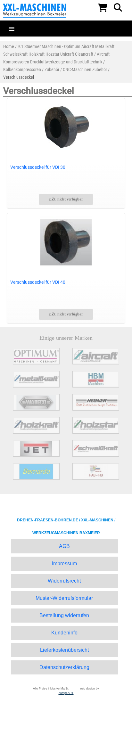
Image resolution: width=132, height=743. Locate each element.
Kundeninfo (64, 632)
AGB (64, 546)
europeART (66, 693)
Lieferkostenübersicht (64, 650)
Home (8, 46)
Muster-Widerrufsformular (64, 598)
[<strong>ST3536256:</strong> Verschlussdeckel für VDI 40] (66, 242)
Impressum (64, 563)
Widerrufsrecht (64, 581)
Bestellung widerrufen (64, 615)
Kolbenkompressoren (22, 69)
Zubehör (52, 69)
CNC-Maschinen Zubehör (85, 69)
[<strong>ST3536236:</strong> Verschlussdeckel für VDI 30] (66, 127)
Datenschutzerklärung (64, 667)
